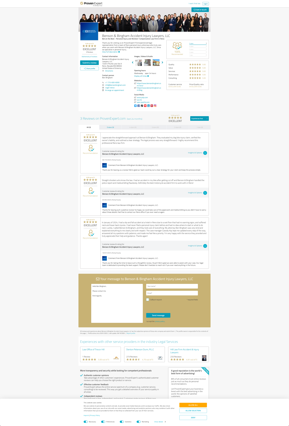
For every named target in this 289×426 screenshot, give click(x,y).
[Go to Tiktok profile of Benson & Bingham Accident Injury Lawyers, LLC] (142, 107)
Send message (158, 315)
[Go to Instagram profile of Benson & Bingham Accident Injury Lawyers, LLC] (155, 107)
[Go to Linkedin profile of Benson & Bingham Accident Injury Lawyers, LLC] (149, 107)
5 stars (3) (110, 127)
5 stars (191, 43)
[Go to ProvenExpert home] (91, 4)
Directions (109, 71)
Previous (132, 62)
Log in (206, 4)
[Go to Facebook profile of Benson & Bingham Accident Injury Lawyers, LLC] (139, 107)
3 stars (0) (155, 127)
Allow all (193, 405)
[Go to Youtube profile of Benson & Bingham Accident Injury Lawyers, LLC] (145, 107)
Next (162, 62)
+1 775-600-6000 (112, 82)
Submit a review (90, 62)
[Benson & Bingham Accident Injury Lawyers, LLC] (89, 31)
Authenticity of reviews (89, 56)
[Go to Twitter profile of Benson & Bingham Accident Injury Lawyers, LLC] (136, 107)
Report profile (131, 333)
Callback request (156, 299)
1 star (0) (200, 127)
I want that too (194, 3)
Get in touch (201, 9)
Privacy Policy (95, 415)
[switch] (103, 422)
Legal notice (109, 87)
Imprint (86, 415)
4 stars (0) (132, 127)
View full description (110, 52)
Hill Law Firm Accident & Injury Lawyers (184, 351)
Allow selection (193, 410)
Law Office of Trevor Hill (93, 349)
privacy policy (160, 321)
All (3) (89, 127)
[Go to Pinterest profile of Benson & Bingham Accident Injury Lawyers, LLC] (152, 107)
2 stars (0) (177, 127)
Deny (193, 417)
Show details (158, 422)
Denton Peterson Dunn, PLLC (140, 349)
